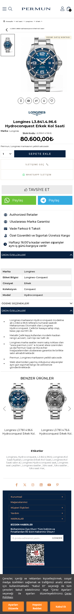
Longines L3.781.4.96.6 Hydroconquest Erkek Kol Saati (18, 431)
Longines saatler (32, 465)
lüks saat (48, 465)
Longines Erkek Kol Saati (37, 459)
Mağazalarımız (19, 502)
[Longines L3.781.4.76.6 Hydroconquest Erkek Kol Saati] (55, 400)
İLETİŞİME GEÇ (35, 164)
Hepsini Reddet (37, 606)
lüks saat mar (36, 468)
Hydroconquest (27, 456)
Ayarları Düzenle (13, 606)
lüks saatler (61, 465)
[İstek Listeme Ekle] (29, 101)
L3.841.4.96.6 (44, 456)
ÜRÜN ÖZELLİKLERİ (14, 310)
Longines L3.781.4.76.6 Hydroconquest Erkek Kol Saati (55, 431)
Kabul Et (61, 606)
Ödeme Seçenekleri (15, 303)
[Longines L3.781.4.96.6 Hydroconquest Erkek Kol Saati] (18, 400)
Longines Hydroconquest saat (39, 462)
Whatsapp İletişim (38, 175)
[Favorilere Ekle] (52, 101)
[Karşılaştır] (36, 101)
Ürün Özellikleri (14, 254)
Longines (11, 456)
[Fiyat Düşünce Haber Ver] (44, 101)
